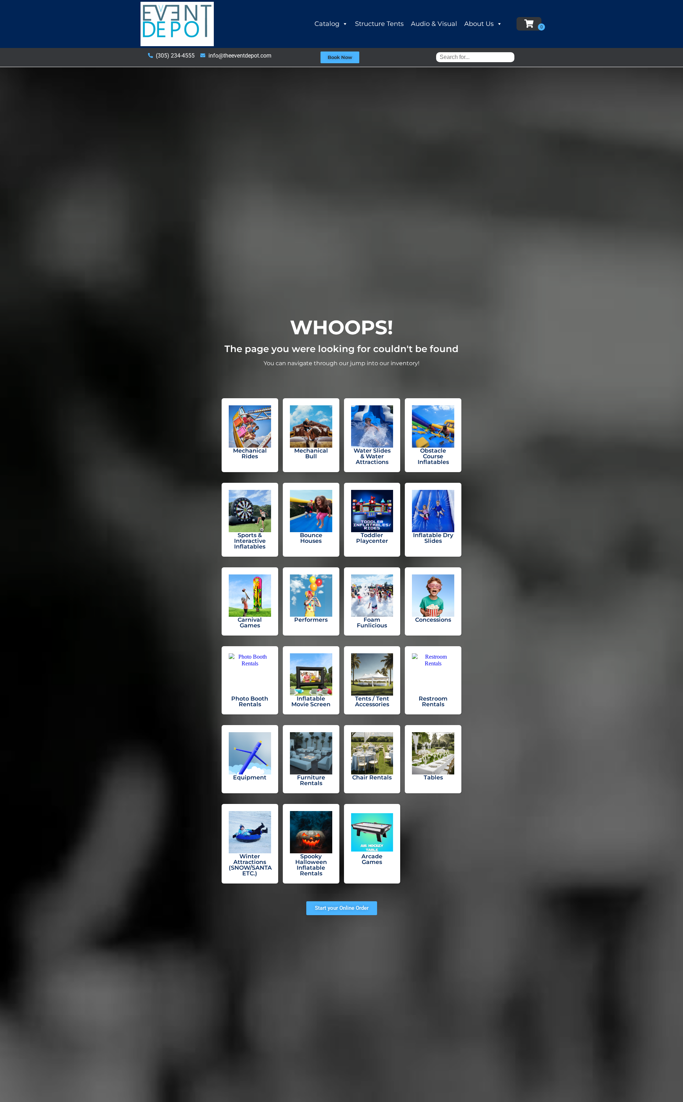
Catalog (326, 24)
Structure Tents (379, 24)
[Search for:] (475, 57)
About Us (479, 24)
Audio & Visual (434, 24)
